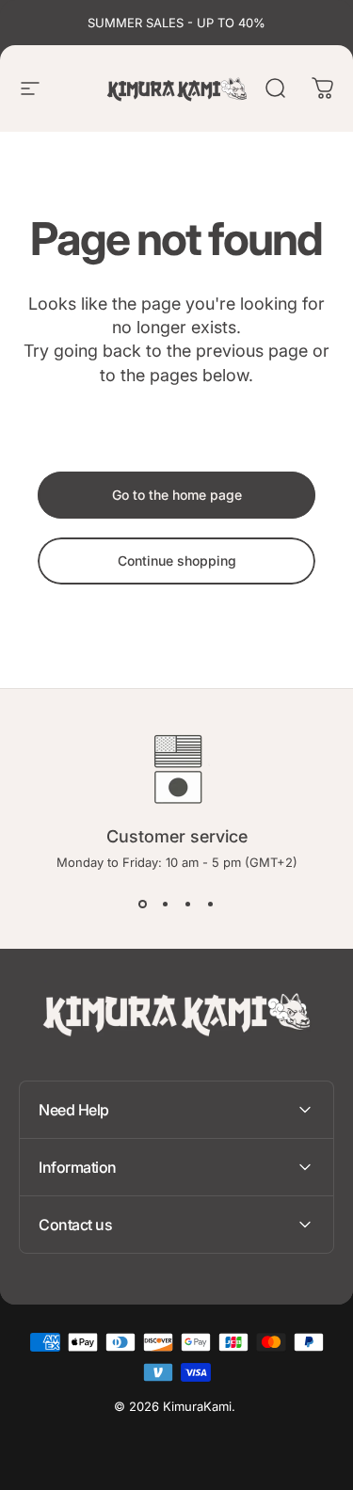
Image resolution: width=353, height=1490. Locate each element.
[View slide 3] (188, 903)
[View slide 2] (165, 903)
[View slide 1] (143, 903)
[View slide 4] (211, 903)
